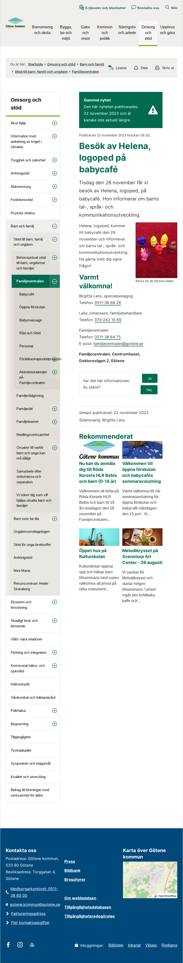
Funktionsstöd (22, 200)
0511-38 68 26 (108, 302)
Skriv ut (168, 68)
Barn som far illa (26, 519)
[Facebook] (9, 945)
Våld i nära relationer (26, 639)
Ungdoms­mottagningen (32, 531)
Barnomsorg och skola (42, 30)
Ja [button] (150, 378)
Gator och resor (85, 32)
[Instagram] (20, 945)
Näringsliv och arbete (127, 30)
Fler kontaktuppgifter (30, 922)
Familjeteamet (27, 421)
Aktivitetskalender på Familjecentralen (33, 377)
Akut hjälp (18, 123)
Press (69, 861)
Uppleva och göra (167, 30)
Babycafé (26, 294)
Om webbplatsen (80, 898)
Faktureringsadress (28, 913)
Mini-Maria (22, 571)
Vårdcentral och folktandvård (33, 697)
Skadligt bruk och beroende (24, 623)
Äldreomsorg (21, 187)
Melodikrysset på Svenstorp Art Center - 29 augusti (142, 556)
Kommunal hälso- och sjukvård (28, 668)
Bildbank (72, 870)
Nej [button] (149, 390)
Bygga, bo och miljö (66, 32)
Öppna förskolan (32, 307)
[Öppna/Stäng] (54, 123)
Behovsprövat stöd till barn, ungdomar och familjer (31, 262)
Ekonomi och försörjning (21, 604)
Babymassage (30, 320)
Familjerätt (24, 409)
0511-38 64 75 (108, 336)
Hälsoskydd (20, 684)
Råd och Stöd (30, 333)
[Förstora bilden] (156, 277)
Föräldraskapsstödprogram (39, 359)
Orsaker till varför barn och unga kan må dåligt (30, 452)
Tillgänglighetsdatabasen (87, 907)
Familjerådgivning (30, 396)
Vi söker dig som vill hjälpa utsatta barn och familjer (33, 500)
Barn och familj (92, 64)
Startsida (35, 64)
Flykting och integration (28, 652)
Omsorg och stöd (148, 32)
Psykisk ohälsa (23, 213)
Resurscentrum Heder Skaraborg (31, 586)
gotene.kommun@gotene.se (35, 904)
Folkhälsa (18, 711)
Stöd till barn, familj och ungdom (41, 72)
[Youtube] (32, 945)
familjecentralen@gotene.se (118, 343)
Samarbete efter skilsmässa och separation (28, 476)
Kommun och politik (104, 32)
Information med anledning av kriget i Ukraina (26, 141)
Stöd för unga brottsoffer (32, 545)
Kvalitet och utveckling (28, 777)
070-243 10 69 (108, 319)
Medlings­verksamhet (32, 435)
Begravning (19, 724)
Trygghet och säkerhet (28, 160)
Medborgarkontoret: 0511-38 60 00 (34, 892)
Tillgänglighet (20, 737)
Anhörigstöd (20, 173)
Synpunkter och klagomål (30, 763)
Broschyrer (75, 879)
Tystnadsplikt (21, 750)
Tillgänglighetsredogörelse (89, 916)
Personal (26, 346)
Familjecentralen (85, 72)
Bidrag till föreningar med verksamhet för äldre (30, 792)
